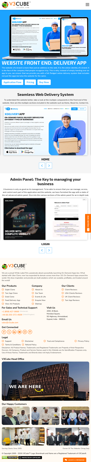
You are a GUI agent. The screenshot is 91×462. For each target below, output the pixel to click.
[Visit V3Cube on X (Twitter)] (9, 332)
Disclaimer (29, 341)
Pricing (30, 82)
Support (8, 341)
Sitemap (38, 304)
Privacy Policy (83, 341)
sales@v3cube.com (10, 322)
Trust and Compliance (55, 341)
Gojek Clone (10, 289)
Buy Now (44, 82)
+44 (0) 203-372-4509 (12, 314)
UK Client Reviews (72, 297)
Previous (42, 166)
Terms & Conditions (13, 344)
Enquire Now (40, 300)
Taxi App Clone (11, 293)
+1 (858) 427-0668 (10, 311)
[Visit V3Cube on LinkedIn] (14, 332)
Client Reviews (71, 289)
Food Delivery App (12, 300)
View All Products (12, 304)
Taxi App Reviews (72, 300)
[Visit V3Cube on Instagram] (25, 332)
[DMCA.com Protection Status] (10, 458)
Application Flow (12, 82)
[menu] (87, 4)
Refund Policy (30, 344)
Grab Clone (9, 297)
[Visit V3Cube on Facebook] (4, 332)
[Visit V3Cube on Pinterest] (30, 332)
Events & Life (40, 297)
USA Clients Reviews (73, 293)
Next (49, 166)
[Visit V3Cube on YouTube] (19, 332)
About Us (39, 289)
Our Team (39, 293)
